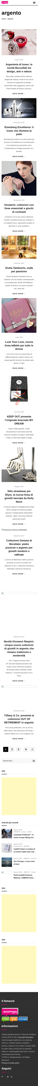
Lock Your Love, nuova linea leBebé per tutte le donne (19, 345)
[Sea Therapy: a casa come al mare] (7, 862)
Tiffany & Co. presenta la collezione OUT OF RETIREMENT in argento (19, 719)
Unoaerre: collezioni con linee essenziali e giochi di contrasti (19, 208)
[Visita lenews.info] (14, 1019)
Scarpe (23, 832)
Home (4, 19)
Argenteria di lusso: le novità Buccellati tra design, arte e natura (19, 68)
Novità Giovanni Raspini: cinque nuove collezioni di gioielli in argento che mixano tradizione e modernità (19, 648)
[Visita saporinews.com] (6, 1019)
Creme (33, 872)
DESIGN (26, 846)
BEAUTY (27, 858)
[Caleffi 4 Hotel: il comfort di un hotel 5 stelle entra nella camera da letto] (7, 848)
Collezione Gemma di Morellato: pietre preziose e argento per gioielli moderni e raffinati (19, 547)
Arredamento (18, 846)
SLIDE (29, 832)
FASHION (17, 832)
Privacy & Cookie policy (10, 1063)
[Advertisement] (19, 796)
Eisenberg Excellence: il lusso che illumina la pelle (19, 131)
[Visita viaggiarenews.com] (23, 1019)
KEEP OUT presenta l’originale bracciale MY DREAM (19, 420)
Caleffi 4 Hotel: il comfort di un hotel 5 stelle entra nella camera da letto (24, 851)
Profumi (33, 858)
